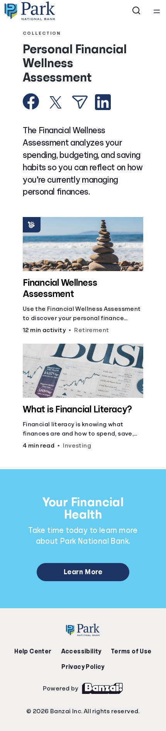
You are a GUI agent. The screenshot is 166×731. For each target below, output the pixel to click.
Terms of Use (131, 651)
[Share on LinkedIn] (103, 102)
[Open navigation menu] (156, 10)
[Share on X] (55, 102)
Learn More (83, 571)
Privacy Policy (83, 667)
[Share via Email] (80, 102)
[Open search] (136, 10)
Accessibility (81, 651)
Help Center (32, 651)
